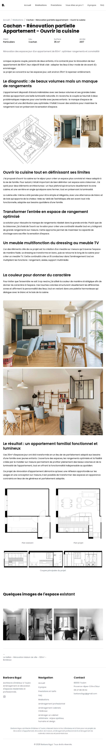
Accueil (27, 5)
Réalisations (41, 5)
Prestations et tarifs (47, 691)
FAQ (102, 5)
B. (3, 5)
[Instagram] (4, 696)
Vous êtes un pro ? (74, 5)
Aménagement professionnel (51, 703)
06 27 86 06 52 (80, 690)
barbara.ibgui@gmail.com (85, 693)
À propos (92, 5)
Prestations (56, 5)
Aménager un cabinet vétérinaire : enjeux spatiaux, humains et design (51, 718)
